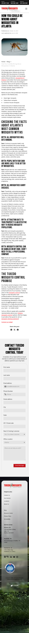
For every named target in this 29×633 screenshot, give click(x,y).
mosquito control (14, 293)
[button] (26, 9)
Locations (6, 501)
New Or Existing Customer (11, 431)
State (5, 415)
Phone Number (8, 391)
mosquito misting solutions (10, 319)
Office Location (7, 439)
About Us (6, 504)
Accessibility (7, 519)
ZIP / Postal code (8, 423)
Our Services (7, 498)
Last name (6, 375)
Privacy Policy (7, 516)
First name (6, 367)
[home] (12, 8)
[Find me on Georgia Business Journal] (10, 568)
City (4, 407)
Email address (7, 383)
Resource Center (8, 513)
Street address (7, 399)
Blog (5, 510)
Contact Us (7, 495)
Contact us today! (7, 322)
